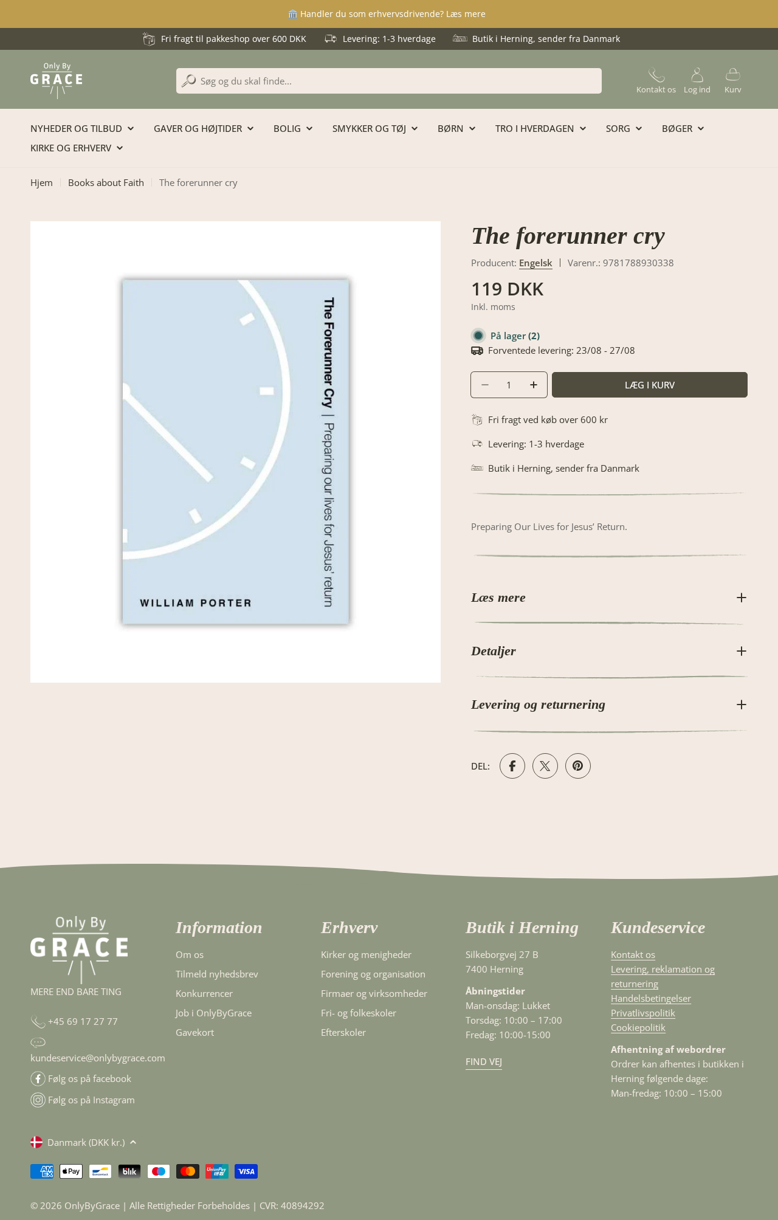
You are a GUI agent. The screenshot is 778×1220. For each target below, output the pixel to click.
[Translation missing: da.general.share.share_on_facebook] (512, 766)
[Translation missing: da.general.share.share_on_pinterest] (578, 766)
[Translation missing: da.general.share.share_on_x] (545, 766)
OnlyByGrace (92, 1205)
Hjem (41, 182)
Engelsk (536, 263)
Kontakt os (633, 954)
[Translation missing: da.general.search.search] (188, 81)
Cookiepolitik (638, 1027)
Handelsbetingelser (651, 998)
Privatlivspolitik (643, 1013)
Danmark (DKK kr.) (86, 1142)
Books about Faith (106, 182)
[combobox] (389, 81)
